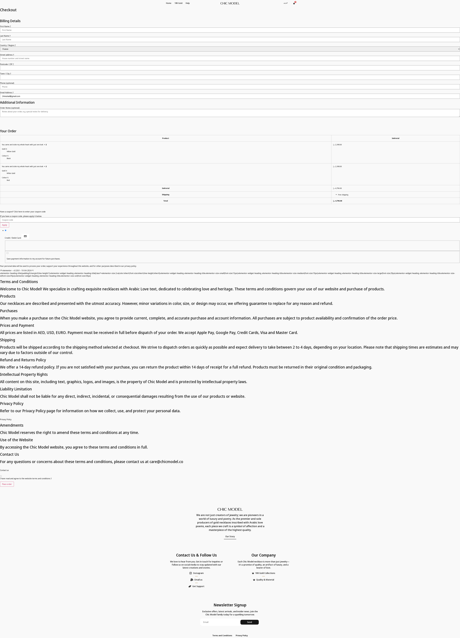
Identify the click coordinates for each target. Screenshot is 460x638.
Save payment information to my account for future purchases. (33, 258)
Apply (4, 225)
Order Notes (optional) (10, 108)
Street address (7, 55)
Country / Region (8, 45)
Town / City (5, 74)
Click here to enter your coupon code (30, 211)
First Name (5, 26)
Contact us (4, 470)
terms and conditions (41, 478)
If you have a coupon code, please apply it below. (21, 216)
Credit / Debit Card (13, 238)
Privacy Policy (6, 419)
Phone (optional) (7, 83)
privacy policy (130, 266)
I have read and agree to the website (26, 478)
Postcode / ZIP (7, 64)
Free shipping (343, 195)
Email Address (7, 92)
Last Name (5, 36)
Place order (7, 484)
